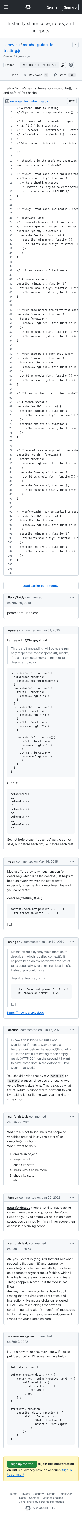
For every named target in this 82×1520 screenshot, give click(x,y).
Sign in (52, 7)
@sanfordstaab (18, 1207)
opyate (13, 630)
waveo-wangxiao (21, 1336)
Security (38, 1493)
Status (51, 1493)
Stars (67, 75)
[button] (62, 65)
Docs (22, 1497)
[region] (41, 341)
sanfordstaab (18, 1116)
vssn (11, 861)
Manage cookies (52, 1497)
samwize (11, 44)
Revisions (38, 75)
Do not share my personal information (41, 1501)
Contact (34, 1497)
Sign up (70, 7)
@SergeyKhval (36, 640)
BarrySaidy (16, 597)
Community (66, 1493)
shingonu (15, 942)
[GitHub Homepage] (28, 1508)
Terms (13, 1493)
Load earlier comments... (41, 585)
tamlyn (13, 1197)
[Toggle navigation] (6, 7)
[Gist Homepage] (28, 7)
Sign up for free (22, 1464)
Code (14, 75)
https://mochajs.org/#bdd (25, 1012)
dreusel (13, 1030)
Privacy (25, 1493)
